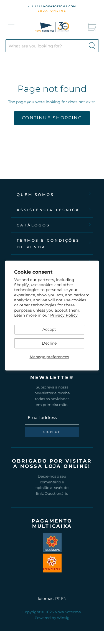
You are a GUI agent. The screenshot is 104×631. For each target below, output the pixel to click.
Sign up (52, 432)
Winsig (63, 617)
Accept (49, 329)
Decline (49, 343)
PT (57, 598)
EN (64, 598)
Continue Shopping (52, 117)
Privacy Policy (64, 315)
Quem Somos (35, 194)
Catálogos (33, 225)
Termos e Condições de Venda (48, 243)
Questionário (56, 493)
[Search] (92, 45)
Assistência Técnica (48, 210)
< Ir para (52, 6)
